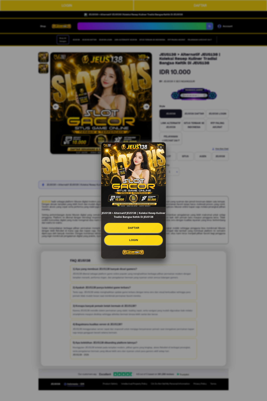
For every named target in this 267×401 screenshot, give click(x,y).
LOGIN (133, 240)
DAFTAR (133, 227)
